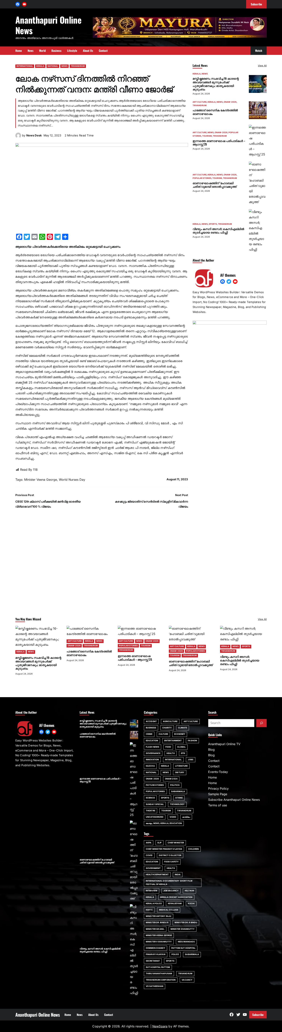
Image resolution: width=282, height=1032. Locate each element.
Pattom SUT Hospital (183, 948)
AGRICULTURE (170, 721)
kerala (150, 897)
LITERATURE (181, 766)
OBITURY (179, 772)
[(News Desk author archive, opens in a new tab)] (18, 137)
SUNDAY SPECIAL (155, 804)
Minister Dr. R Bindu (186, 922)
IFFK (183, 753)
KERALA (40, 66)
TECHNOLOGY (177, 804)
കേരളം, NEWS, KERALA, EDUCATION (164, 823)
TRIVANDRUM (78, 66)
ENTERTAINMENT (173, 740)
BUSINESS (151, 728)
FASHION (192, 740)
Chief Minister (176, 842)
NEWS (64, 66)
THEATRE (150, 810)
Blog (211, 749)
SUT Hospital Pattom (158, 967)
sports (170, 961)
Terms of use (217, 805)
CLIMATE (182, 728)
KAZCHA (150, 766)
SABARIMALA (178, 791)
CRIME (149, 734)
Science (150, 798)
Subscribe (258, 1014)
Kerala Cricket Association (176, 897)
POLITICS (175, 785)
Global (181, 747)
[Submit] (261, 723)
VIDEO (173, 817)
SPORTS (213, 224)
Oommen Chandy (155, 948)
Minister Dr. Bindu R (157, 922)
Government (153, 868)
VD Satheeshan (154, 986)
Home (212, 777)
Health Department (157, 874)
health (171, 868)
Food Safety (171, 861)
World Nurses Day (72, 479)
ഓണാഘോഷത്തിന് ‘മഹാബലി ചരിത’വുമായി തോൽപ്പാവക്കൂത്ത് (215, 185)
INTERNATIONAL (24, 66)
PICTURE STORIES (155, 785)
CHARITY (167, 728)
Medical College (168, 910)
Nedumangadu (186, 941)
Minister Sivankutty (183, 929)
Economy (179, 734)
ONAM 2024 (171, 779)
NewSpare (159, 1026)
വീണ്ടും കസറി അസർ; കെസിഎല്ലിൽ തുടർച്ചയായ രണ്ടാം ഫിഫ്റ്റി (218, 230)
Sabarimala (192, 954)
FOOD (168, 747)
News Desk (34, 135)
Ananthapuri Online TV (224, 744)
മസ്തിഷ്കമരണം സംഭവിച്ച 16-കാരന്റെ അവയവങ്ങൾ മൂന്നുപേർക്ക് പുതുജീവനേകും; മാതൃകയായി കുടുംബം (216, 83)
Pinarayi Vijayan (155, 954)
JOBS (190, 759)
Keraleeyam (175, 903)
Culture (163, 734)
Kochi (191, 903)
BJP (159, 842)
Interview (151, 890)
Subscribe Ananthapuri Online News (234, 800)
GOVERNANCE (153, 753)
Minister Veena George (40, 479)
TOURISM (207, 136)
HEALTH (171, 753)
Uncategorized (154, 817)
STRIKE (179, 798)
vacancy (187, 980)
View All (262, 65)
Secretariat (153, 961)
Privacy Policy (218, 788)
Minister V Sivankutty (159, 941)
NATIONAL (53, 66)
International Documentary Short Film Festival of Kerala (169, 883)
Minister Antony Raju (158, 916)
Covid (149, 855)
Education (152, 861)
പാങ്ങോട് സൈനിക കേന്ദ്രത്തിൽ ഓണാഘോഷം (215, 112)
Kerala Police (154, 903)
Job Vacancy (171, 890)
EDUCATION (152, 740)
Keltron (189, 890)
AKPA (148, 842)
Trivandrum (185, 973)
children (193, 849)
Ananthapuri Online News (48, 25)
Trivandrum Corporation (161, 980)
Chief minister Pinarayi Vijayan (164, 849)
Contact (213, 761)
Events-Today (218, 772)
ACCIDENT (151, 721)
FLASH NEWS (152, 747)
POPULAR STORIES (202, 178)
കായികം (186, 817)
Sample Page (217, 794)
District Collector (170, 855)
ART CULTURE (200, 102)
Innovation (152, 759)
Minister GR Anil (155, 929)
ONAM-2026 (230, 102)
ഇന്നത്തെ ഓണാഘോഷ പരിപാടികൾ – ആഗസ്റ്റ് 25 (219, 142)
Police (175, 954)
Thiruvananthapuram (159, 973)
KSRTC (149, 910)
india (178, 874)
